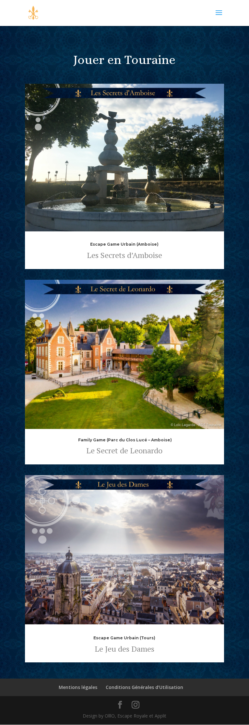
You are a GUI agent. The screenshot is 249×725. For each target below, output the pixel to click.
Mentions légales (78, 687)
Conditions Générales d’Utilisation (144, 687)
